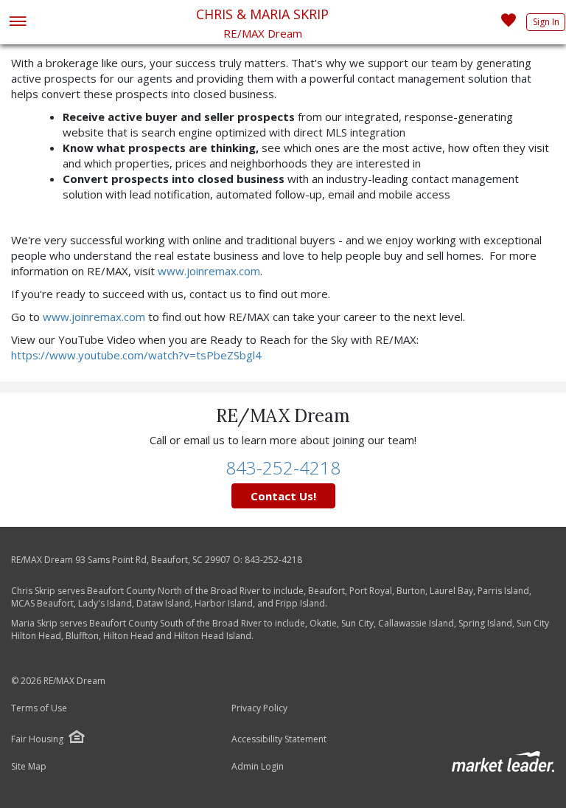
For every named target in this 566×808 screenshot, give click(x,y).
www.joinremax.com (209, 270)
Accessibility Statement (278, 739)
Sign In (546, 21)
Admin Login (257, 767)
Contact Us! (283, 495)
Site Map (28, 767)
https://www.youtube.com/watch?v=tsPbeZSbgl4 (136, 355)
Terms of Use (39, 708)
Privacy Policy (259, 708)
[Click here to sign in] (508, 24)
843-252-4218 (283, 467)
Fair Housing (37, 739)
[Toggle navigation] (17, 22)
